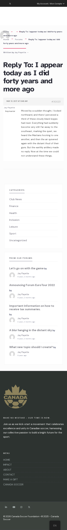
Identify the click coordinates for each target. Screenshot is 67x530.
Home (6, 31)
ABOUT (7, 469)
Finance (13, 206)
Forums (19, 39)
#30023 (55, 101)
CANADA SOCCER (13, 484)
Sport (12, 233)
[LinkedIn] (6, 507)
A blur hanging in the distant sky (30, 330)
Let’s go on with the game (26, 268)
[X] (29, 507)
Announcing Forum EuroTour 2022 (32, 285)
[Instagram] (22, 507)
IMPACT (7, 464)
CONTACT (9, 474)
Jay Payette (20, 52)
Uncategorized (18, 240)
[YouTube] (14, 507)
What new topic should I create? (31, 347)
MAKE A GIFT (10, 479)
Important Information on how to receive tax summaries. (31, 307)
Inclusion (14, 220)
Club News (15, 199)
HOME (6, 459)
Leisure (13, 226)
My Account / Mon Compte (49, 4)
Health (13, 213)
